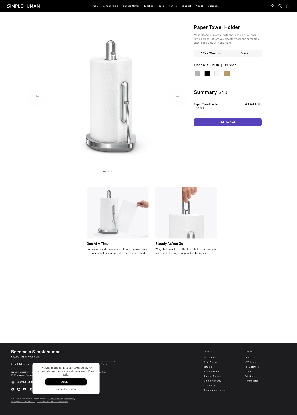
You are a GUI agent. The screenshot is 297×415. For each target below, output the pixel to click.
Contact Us (209, 385)
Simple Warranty (212, 381)
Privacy (58, 399)
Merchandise (251, 381)
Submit (105, 364)
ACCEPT (66, 381)
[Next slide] (178, 96)
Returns (208, 367)
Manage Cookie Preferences (23, 402)
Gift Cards (250, 376)
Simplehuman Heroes (215, 390)
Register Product (213, 376)
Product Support (212, 371)
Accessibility (69, 399)
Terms (51, 399)
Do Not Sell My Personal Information (52, 402)
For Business (252, 367)
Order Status (210, 362)
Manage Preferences (66, 389)
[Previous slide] (37, 96)
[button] (94, 6)
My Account (210, 357)
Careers (249, 371)
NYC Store (250, 362)
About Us (250, 357)
